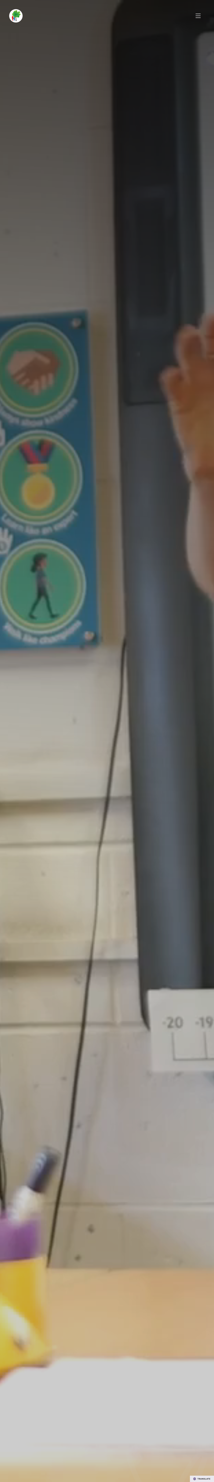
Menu (198, 16)
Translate (204, 1478)
